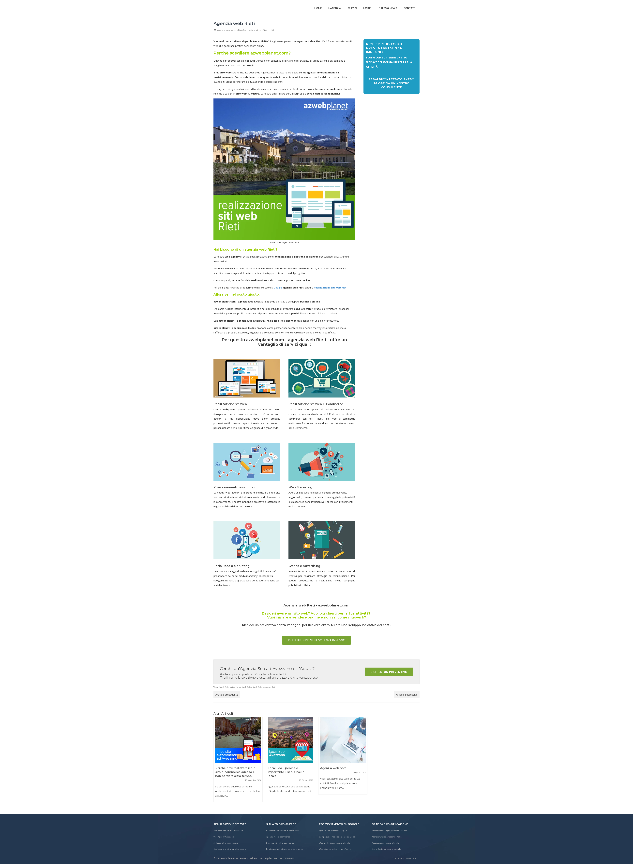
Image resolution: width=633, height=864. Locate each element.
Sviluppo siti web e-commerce (280, 843)
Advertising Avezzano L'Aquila (385, 843)
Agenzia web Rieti (234, 30)
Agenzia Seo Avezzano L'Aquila (333, 830)
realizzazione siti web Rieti (239, 687)
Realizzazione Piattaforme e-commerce (284, 849)
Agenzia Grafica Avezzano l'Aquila (387, 837)
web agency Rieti (268, 687)
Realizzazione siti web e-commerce (282, 830)
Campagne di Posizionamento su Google (338, 837)
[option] (238, 761)
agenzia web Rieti (221, 687)
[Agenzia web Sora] (342, 740)
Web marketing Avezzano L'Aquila (334, 843)
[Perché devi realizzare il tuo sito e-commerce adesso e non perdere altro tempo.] (238, 740)
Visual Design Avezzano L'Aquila (386, 849)
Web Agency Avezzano (223, 837)
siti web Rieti (256, 687)
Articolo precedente (226, 694)
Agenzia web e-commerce (278, 837)
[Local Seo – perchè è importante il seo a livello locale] (290, 740)
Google (278, 287)
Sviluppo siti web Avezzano (225, 843)
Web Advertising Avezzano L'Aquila (335, 849)
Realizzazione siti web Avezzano (228, 830)
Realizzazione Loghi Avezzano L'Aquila (389, 830)
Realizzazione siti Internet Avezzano (229, 849)
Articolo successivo (407, 694)
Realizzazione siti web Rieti (255, 30)
